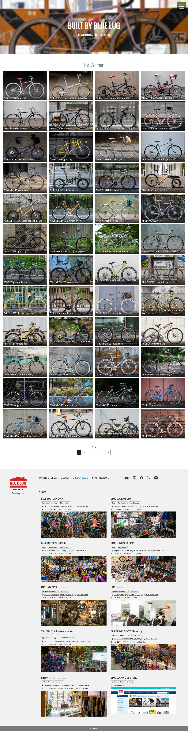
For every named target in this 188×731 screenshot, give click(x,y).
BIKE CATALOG (80, 477)
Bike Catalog (65, 503)
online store (46, 682)
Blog (55, 503)
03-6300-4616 (82, 594)
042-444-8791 (119, 685)
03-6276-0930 (151, 638)
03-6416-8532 (82, 550)
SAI (58, 638)
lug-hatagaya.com (49, 591)
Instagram (46, 503)
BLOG (64, 477)
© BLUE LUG (94, 728)
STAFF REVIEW (99, 477)
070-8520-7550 (152, 594)
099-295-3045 (158, 550)
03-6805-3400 (152, 506)
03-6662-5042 (82, 506)
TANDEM (48, 638)
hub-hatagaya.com (119, 591)
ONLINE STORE (47, 477)
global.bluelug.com (119, 682)
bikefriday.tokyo (118, 635)
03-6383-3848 (85, 641)
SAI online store (68, 638)
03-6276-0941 (84, 685)
